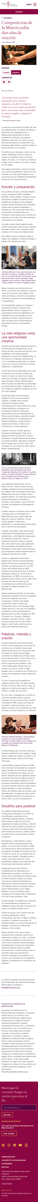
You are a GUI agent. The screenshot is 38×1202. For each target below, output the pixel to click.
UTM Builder (6, 1150)
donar (19, 12)
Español (15, 72)
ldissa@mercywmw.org (11, 987)
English (6, 72)
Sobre (8, 1157)
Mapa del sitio (6, 1190)
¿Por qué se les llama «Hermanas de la (17, 1127)
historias (8, 18)
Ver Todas (8, 1134)
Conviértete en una (14, 1160)
